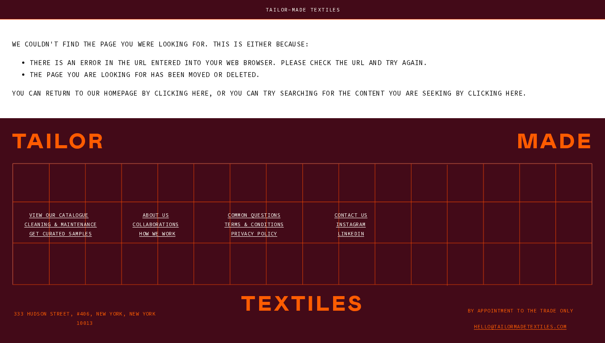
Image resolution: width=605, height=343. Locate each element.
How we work (157, 233)
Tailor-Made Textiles (303, 9)
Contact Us (351, 215)
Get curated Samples (60, 233)
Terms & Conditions (254, 224)
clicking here (182, 93)
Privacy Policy (254, 233)
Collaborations (155, 224)
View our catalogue (59, 215)
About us (156, 215)
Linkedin (350, 233)
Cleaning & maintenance (60, 224)
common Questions (254, 215)
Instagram (351, 224)
